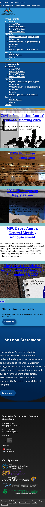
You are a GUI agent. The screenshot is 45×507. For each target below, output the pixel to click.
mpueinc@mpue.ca (11, 431)
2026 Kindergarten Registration (22, 193)
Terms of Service (24, 503)
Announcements (12, 19)
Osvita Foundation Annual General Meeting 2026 (22, 117)
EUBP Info (9, 34)
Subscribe (9, 321)
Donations (36, 6)
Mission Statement (17, 26)
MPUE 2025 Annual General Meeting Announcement (22, 232)
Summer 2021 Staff (17, 31)
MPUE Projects (15, 54)
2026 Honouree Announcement (22, 155)
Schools (12, 47)
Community (9, 52)
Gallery (12, 57)
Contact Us (4, 505)
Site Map (34, 503)
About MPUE (10, 21)
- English (5, 2)
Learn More (8, 393)
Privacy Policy (13, 503)
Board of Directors (17, 29)
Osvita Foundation (22, 6)
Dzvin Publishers (6, 6)
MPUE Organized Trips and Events (23, 49)
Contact (8, 59)
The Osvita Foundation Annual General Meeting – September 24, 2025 (22, 270)
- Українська (19, 2)
